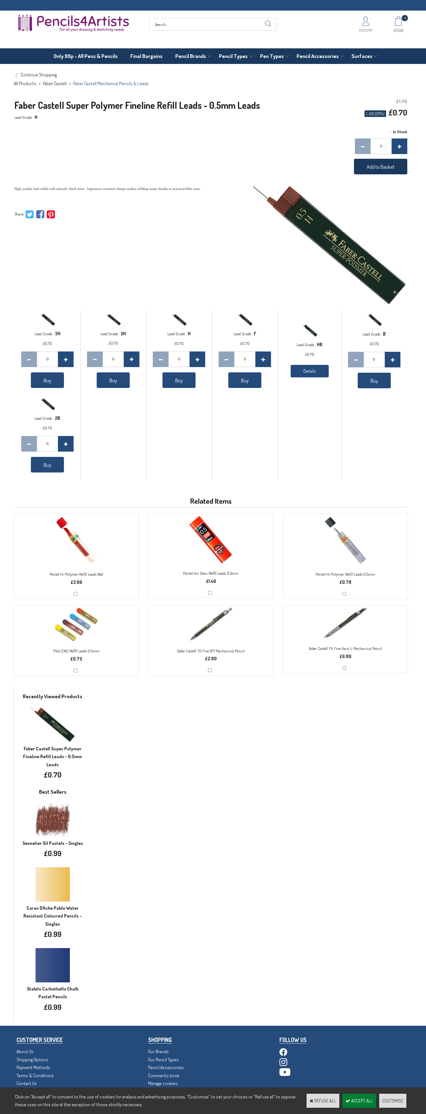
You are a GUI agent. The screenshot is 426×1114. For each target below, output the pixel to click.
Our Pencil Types (163, 1060)
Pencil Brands (190, 56)
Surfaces (361, 56)
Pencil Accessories (318, 56)
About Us (25, 1051)
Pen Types (272, 56)
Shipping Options (32, 1060)
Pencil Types (233, 56)
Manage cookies (163, 1083)
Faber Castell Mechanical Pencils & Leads (111, 83)
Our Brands (158, 1051)
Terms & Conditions (35, 1075)
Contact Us (27, 1083)
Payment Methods (33, 1067)
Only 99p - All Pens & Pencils (86, 56)
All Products (25, 83)
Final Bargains (146, 56)
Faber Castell (54, 83)
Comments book (163, 1075)
